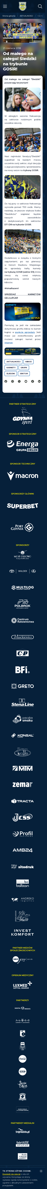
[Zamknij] (41, 1171)
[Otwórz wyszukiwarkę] (40, 6)
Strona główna (9, 16)
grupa (24, 367)
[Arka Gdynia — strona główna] (22, 6)
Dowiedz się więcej (11, 1174)
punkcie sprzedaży (25, 332)
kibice (28, 362)
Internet (9, 343)
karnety (11, 367)
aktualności (13, 362)
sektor (24, 373)
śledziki (11, 373)
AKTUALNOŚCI (26, 16)
